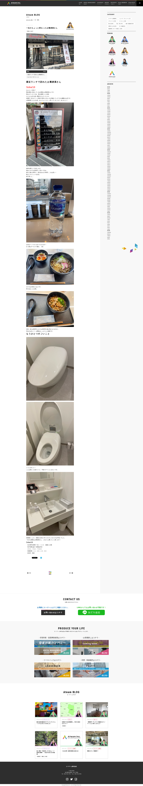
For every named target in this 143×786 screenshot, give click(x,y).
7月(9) (108, 90)
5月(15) (108, 121)
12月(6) (108, 130)
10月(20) (109, 176)
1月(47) (108, 190)
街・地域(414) (122, 26)
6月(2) (108, 92)
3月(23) (108, 166)
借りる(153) (110, 23)
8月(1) (108, 100)
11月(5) (108, 111)
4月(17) (108, 164)
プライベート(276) (112, 21)
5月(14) (108, 142)
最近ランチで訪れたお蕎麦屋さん (36, 74)
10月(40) (109, 196)
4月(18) (108, 122)
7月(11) (108, 235)
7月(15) (108, 159)
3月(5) (108, 145)
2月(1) (108, 106)
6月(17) (108, 161)
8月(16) (108, 217)
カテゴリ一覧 (29, 20)
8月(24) (108, 179)
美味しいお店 (30, 31)
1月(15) (108, 169)
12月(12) (109, 151)
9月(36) (108, 198)
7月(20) (108, 138)
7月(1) (108, 101)
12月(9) (108, 172)
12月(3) (108, 109)
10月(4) (108, 113)
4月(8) (108, 206)
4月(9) (108, 224)
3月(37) (108, 187)
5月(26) (108, 184)
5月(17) (108, 163)
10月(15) (109, 134)
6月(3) (108, 221)
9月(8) (108, 156)
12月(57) (109, 193)
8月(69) (108, 200)
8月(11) (108, 234)
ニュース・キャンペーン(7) (124, 18)
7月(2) (108, 219)
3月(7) (108, 226)
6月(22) (108, 182)
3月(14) (108, 208)
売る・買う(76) (119, 23)
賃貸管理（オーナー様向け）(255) (115, 28)
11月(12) (109, 132)
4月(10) (108, 143)
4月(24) (108, 185)
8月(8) (108, 88)
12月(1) (108, 95)
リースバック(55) (122, 21)
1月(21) (108, 148)
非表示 (44, 71)
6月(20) (108, 140)
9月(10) (108, 114)
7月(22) (108, 180)
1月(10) (108, 127)
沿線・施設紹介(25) (130, 23)
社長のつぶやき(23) (112, 26)
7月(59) (108, 201)
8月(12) (108, 116)
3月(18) (108, 124)
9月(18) (108, 135)
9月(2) (108, 98)
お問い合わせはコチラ (53, 612)
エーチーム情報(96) (112, 18)
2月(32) (108, 188)
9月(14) (108, 177)
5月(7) (108, 104)
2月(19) (108, 209)
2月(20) (108, 167)
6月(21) (108, 203)
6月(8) (108, 103)
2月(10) (108, 147)
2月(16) (108, 125)
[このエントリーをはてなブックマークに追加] (41, 558)
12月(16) (109, 232)
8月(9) (108, 158)
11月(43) (109, 195)
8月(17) (108, 137)
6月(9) (108, 119)
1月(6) (108, 211)
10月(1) (108, 96)
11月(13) (109, 174)
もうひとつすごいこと (33, 77)
